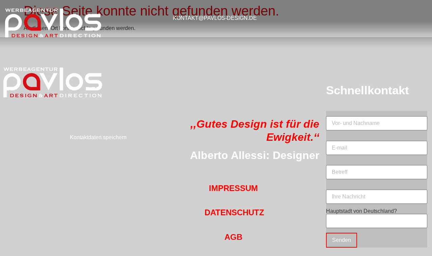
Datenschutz (234, 212)
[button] (373, 18)
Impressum (233, 188)
